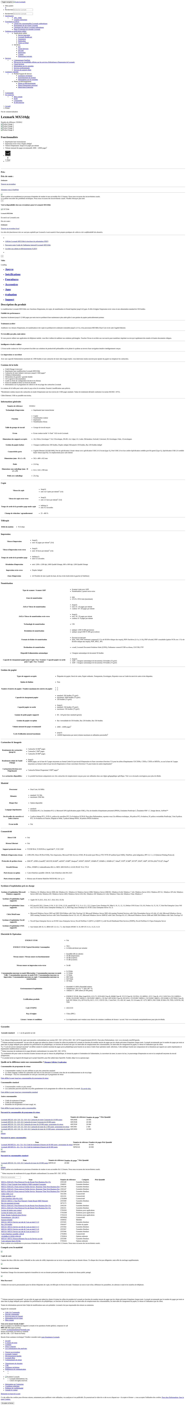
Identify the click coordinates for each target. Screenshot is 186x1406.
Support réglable (6, 1220)
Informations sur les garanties (24, 66)
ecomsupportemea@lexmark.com (18, 1329)
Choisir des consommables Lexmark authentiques (30, 23)
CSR (7, 1365)
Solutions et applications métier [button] (15, 31)
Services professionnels (22, 68)
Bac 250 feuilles (6, 1224)
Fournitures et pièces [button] (12, 22)
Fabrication (22, 41)
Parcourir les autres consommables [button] (13, 1138)
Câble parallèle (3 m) (8, 1196)
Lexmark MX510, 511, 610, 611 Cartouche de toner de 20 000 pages (24, 1163)
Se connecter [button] (9, 95)
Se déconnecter (19, 102)
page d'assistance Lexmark (50, 1337)
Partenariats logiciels (25, 56)
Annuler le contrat (11, 1390)
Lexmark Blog (10, 1358)
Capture (20, 54)
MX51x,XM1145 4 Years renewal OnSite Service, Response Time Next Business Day (30, 1191)
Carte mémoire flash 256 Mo (11, 1241)
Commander (9, 93)
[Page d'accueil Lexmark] (19, 2)
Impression (22, 52)
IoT (19, 47)
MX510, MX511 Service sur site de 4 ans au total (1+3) (20, 1231)
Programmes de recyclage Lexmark (26, 25)
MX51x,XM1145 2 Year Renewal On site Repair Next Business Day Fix (26, 1182)
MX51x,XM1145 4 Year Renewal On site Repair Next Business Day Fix (26, 1208)
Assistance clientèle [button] (11, 72)
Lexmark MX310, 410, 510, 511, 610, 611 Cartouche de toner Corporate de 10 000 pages (31, 1120)
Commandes (18, 100)
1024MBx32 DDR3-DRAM (11, 1236)
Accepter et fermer (7, 1403)
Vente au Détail (23, 43)
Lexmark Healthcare (25, 37)
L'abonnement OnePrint (22, 60)
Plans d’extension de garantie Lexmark (27, 29)
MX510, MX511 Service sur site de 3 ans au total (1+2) (20, 1222)
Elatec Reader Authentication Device (13, 1215)
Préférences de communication (15, 1369)
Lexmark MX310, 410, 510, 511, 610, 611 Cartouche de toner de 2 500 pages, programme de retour (35, 1127)
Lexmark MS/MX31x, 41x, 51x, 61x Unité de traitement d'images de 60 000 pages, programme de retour (37, 1145)
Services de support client (22, 70)
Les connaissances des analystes (16, 1348)
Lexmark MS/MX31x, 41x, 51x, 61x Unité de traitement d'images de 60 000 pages (29, 1147)
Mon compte (18, 97)
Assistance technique (25, 76)
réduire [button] (3, 1133)
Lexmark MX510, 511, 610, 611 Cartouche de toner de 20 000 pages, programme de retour (32, 1124)
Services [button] (8, 58)
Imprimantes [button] (9, 16)
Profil (16, 99)
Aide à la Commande (12, 1312)
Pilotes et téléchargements (27, 83)
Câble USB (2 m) (7, 1194)
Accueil (7, 106)
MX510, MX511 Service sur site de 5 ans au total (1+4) (20, 1229)
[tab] (95, 269)
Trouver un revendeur (12, 1352)
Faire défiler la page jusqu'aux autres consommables (18, 1108)
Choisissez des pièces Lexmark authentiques (29, 27)
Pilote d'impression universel (27, 85)
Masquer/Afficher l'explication (55, 1062)
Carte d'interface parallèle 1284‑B (12, 1234)
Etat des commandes (12, 1314)
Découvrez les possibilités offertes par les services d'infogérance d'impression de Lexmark (44, 62)
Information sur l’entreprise (14, 1384)
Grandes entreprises (20, 20)
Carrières (8, 1345)
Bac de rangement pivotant (10, 1203)
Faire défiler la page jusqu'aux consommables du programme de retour (24, 1078)
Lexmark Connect (11, 1354)
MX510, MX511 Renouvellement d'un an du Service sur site (21, 1239)
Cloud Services (23, 49)
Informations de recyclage (14, 1318)
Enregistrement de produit (27, 78)
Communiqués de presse (13, 1360)
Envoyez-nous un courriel (14, 1316)
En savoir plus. (86, 1088)
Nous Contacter (10, 1346)
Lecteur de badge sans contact (11, 1210)
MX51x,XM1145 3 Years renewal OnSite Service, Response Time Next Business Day (30, 1189)
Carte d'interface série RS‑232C (12, 1198)
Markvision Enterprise (25, 87)
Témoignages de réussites (13, 1363)
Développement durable (13, 1356)
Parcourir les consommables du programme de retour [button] (20, 1112)
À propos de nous (11, 1343)
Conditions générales (12, 1386)
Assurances (22, 39)
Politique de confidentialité (14, 1388)
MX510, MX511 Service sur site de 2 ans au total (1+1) (20, 1227)
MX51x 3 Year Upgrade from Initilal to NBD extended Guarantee (23, 1184)
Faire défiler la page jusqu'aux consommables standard (19, 1092)
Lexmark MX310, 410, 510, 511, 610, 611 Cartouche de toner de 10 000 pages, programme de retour (35, 1129)
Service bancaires (24, 35)
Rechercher (9, 10)
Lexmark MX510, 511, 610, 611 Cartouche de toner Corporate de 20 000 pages (28, 1122)
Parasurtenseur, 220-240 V (10, 1217)
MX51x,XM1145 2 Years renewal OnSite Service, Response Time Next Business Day (30, 1187)
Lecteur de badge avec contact (11, 1213)
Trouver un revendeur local (10, 228)
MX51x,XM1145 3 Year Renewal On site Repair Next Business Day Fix (26, 1205)
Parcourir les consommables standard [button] (14, 1156)
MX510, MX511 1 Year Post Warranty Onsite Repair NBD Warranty (24, 1201)
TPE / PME (18, 18)
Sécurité (21, 50)
